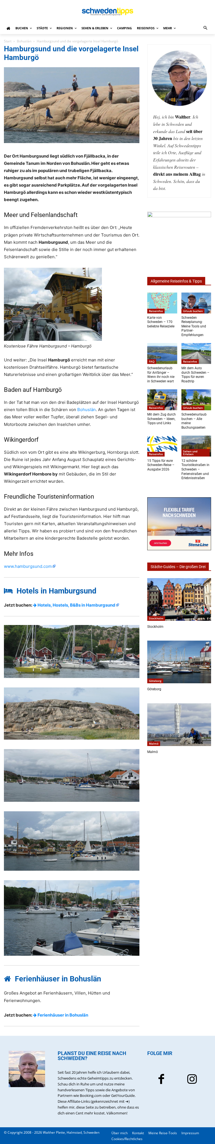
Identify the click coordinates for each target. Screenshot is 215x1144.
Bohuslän (24, 41)
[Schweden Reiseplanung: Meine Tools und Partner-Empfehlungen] (196, 303)
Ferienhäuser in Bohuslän (62, 1015)
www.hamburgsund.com (28, 566)
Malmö (153, 743)
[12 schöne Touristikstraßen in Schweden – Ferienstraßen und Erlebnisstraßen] (196, 446)
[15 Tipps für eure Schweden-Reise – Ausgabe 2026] (162, 446)
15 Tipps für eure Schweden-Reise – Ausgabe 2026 (160, 465)
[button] (205, 28)
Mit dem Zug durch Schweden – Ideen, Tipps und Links (161, 418)
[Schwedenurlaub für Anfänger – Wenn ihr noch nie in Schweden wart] (162, 353)
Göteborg (155, 681)
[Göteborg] (179, 662)
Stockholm (156, 618)
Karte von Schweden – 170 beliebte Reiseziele (160, 322)
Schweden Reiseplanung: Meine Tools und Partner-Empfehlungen (193, 326)
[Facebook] (161, 1080)
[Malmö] (179, 724)
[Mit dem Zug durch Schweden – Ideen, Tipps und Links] (162, 399)
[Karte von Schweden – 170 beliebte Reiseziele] (162, 303)
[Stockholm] (179, 599)
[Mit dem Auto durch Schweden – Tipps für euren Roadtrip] (196, 353)
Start (7, 41)
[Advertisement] (181, 797)
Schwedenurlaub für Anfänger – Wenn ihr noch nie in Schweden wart (160, 374)
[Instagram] (192, 1080)
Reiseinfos (156, 311)
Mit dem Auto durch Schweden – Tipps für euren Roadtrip (195, 374)
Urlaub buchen (193, 311)
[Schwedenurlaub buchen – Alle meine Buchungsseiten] (196, 399)
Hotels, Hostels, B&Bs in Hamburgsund (76, 605)
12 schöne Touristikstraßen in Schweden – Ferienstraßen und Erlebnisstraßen (195, 469)
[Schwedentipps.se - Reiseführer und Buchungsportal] (107, 12)
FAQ (152, 361)
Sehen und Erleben (190, 452)
